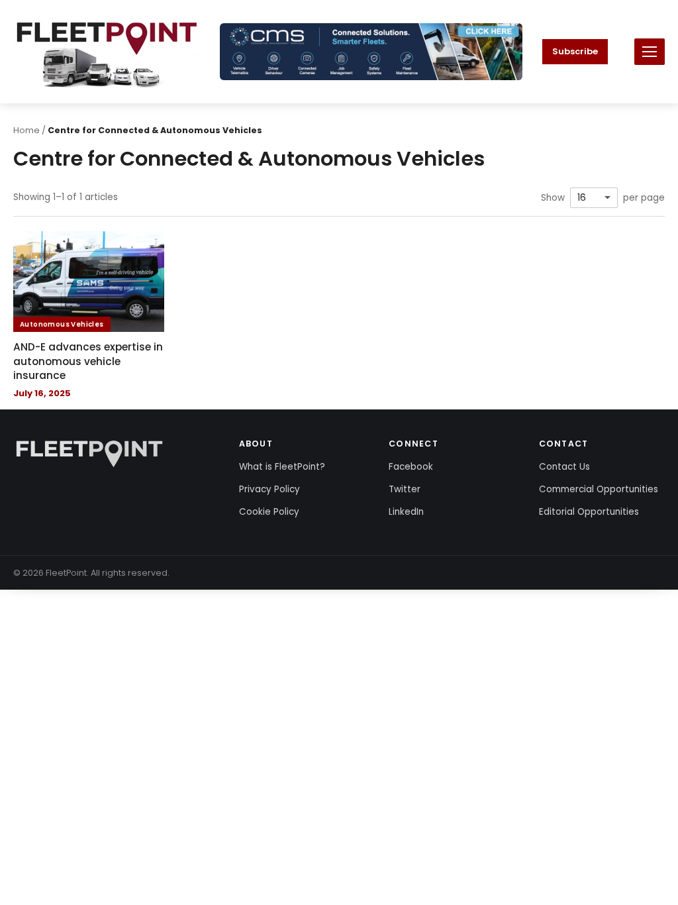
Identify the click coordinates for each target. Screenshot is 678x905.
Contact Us (564, 466)
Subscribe (575, 51)
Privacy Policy (269, 489)
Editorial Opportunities (589, 512)
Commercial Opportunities (598, 489)
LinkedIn (406, 512)
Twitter (404, 489)
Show (553, 198)
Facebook (411, 466)
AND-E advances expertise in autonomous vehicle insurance (88, 361)
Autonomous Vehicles (62, 324)
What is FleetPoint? (282, 466)
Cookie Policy (269, 512)
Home (26, 130)
